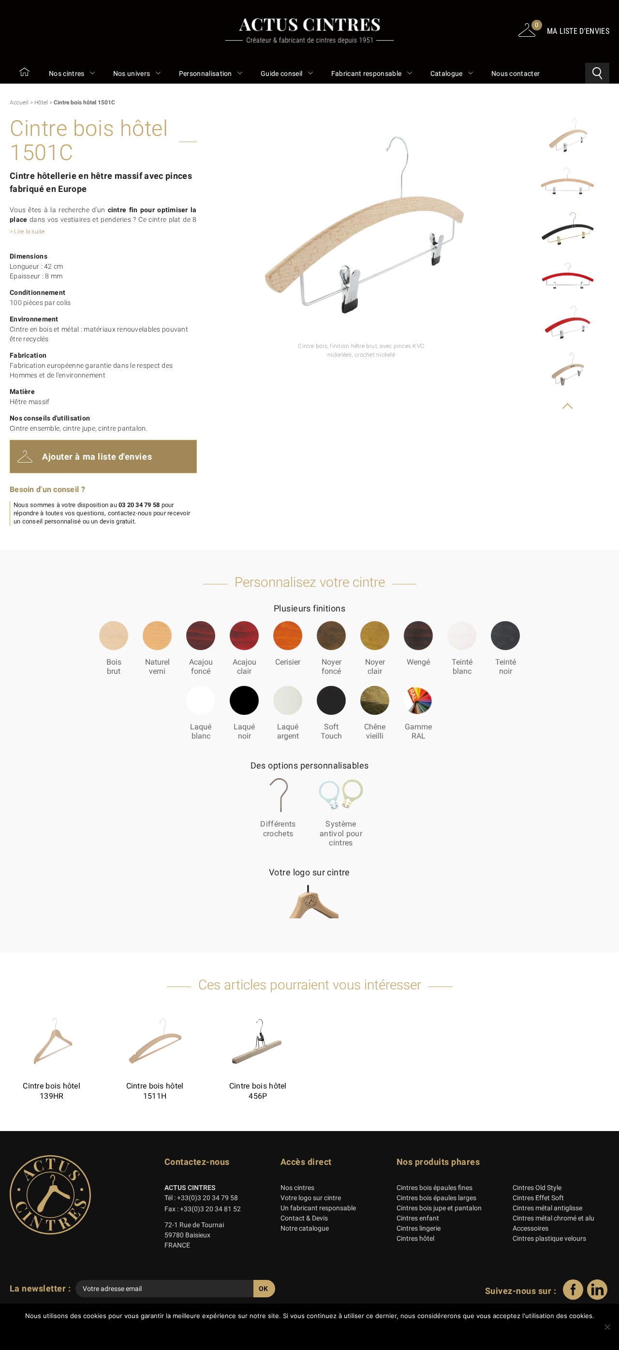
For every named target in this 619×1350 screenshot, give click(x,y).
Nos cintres (67, 73)
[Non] (607, 1327)
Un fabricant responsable (318, 1208)
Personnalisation (206, 73)
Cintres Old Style (537, 1187)
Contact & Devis (304, 1218)
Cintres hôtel (415, 1238)
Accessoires (530, 1228)
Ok (312, 1333)
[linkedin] (597, 1297)
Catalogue (447, 73)
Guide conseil (282, 73)
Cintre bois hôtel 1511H (155, 1091)
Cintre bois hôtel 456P (258, 1091)
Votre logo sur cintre (310, 1198)
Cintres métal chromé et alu (553, 1218)
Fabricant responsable (367, 73)
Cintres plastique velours (549, 1238)
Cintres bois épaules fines (434, 1187)
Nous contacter (515, 73)
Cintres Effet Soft (538, 1198)
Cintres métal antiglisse (547, 1208)
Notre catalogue (304, 1228)
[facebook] (573, 1297)
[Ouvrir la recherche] (597, 73)
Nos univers (132, 73)
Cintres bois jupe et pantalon (439, 1208)
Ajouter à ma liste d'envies (97, 456)
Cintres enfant (418, 1218)
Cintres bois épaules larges (436, 1198)
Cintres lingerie (419, 1228)
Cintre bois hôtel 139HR (51, 1091)
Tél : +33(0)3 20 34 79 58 (201, 1198)
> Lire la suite (27, 231)
